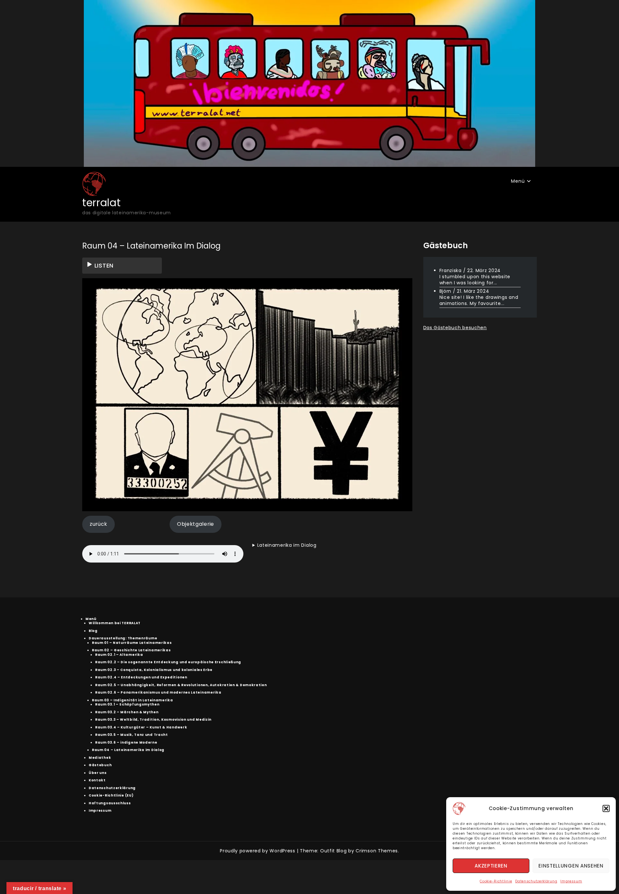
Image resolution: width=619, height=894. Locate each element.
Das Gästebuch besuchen (455, 327)
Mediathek (100, 757)
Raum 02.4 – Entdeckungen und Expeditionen (141, 677)
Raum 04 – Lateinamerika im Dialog (128, 749)
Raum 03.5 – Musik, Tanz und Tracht (131, 734)
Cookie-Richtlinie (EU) (111, 795)
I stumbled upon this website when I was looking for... (475, 279)
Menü (518, 181)
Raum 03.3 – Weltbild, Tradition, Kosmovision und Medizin (153, 719)
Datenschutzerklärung (536, 881)
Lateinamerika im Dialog (287, 545)
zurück (98, 524)
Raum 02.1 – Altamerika (119, 654)
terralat (101, 202)
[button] (606, 808)
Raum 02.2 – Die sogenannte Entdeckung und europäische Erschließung (168, 662)
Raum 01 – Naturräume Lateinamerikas (132, 642)
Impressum (571, 881)
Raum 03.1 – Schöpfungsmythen (127, 704)
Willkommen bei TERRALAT (115, 623)
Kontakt (97, 780)
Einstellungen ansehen (571, 865)
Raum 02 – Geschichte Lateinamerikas (131, 650)
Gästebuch (100, 765)
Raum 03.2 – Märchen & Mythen (127, 712)
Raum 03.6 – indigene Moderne (126, 742)
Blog (93, 630)
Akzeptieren (491, 865)
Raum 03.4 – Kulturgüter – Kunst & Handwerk (141, 727)
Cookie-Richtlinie (496, 881)
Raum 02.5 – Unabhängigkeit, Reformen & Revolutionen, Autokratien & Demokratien (181, 685)
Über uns (98, 772)
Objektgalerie (195, 524)
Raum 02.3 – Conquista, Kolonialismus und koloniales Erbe (153, 669)
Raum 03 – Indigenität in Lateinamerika (132, 700)
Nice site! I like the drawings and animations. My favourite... (478, 300)
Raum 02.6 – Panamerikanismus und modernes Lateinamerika (158, 692)
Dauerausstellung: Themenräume (123, 638)
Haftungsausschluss (110, 803)
